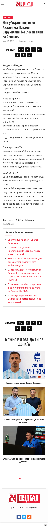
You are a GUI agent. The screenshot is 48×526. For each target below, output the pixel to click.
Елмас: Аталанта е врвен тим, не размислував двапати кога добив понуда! (25, 262)
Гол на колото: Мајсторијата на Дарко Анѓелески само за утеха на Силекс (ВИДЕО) (24, 288)
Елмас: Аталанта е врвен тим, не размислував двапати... (24, 460)
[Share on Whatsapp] (23, 55)
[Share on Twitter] (33, 49)
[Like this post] (22, 49)
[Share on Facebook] (27, 49)
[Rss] (29, 517)
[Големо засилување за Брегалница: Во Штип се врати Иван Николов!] (24, 401)
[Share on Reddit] (17, 55)
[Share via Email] (29, 55)
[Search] (45, 4)
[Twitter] (24, 517)
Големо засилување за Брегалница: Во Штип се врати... (24, 421)
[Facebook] (19, 517)
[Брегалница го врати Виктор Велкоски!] (24, 365)
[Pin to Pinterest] (39, 49)
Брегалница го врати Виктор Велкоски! (24, 382)
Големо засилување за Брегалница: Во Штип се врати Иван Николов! (24, 251)
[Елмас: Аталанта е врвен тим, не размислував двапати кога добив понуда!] (24, 440)
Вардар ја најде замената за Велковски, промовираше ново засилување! (24, 299)
